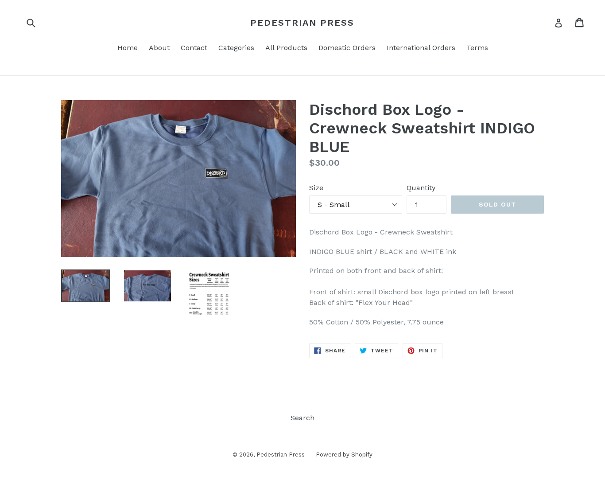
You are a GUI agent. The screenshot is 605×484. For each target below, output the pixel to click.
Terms (477, 47)
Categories (236, 47)
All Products (286, 47)
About (159, 47)
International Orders (421, 47)
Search (302, 418)
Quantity (421, 187)
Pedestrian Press (302, 22)
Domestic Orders (347, 47)
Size (316, 187)
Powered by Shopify (344, 454)
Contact (194, 47)
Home (127, 47)
